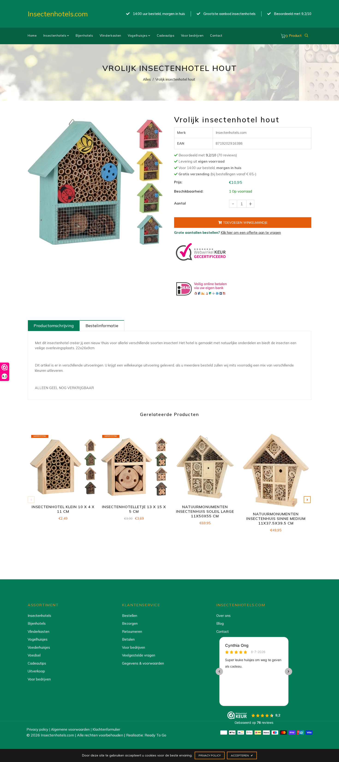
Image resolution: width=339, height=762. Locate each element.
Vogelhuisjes (138, 35)
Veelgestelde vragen (138, 655)
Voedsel (34, 655)
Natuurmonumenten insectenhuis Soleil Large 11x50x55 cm (205, 511)
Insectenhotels (55, 35)
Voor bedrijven (192, 35)
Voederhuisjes (39, 647)
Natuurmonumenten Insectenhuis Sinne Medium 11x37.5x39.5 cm (276, 518)
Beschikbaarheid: (188, 191)
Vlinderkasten (110, 35)
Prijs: (178, 182)
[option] (95, 181)
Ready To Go (155, 735)
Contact (216, 35)
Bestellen (129, 615)
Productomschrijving (54, 325)
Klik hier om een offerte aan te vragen (251, 232)
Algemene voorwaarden (70, 729)
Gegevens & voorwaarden (143, 663)
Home (32, 35)
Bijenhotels (84, 35)
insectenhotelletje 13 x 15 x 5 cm (134, 509)
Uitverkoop (36, 671)
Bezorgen (130, 623)
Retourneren (132, 631)
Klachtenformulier (106, 729)
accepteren (242, 755)
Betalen (128, 639)
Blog (220, 623)
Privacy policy (37, 729)
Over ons (223, 615)
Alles (147, 79)
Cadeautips (166, 35)
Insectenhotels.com (58, 13)
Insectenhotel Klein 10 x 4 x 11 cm (63, 509)
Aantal (180, 203)
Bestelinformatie (102, 325)
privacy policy (210, 755)
